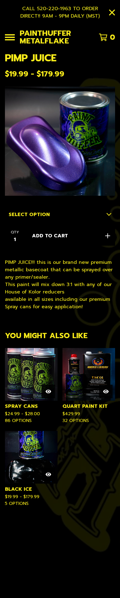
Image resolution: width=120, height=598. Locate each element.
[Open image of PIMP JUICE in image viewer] (60, 141)
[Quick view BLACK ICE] (48, 474)
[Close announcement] (112, 12)
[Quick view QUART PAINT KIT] (106, 391)
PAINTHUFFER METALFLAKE (45, 37)
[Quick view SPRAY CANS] (48, 391)
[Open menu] (10, 37)
